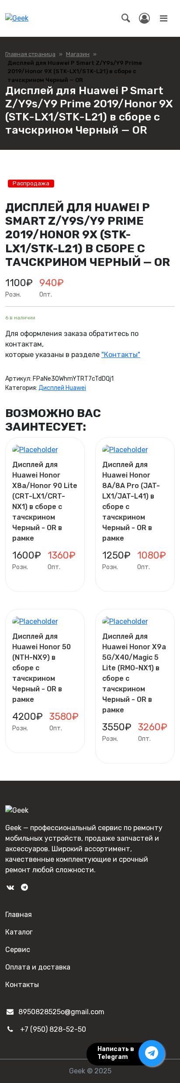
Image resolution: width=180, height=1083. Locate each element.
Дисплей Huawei (62, 388)
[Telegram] (24, 887)
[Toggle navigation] (163, 18)
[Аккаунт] (144, 18)
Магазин (78, 54)
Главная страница (30, 54)
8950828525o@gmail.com (61, 1012)
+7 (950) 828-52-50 (53, 1029)
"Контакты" (120, 354)
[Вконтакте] (10, 887)
